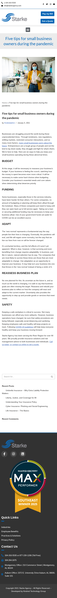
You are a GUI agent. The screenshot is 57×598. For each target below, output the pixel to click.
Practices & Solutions (11, 535)
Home (4, 103)
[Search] (52, 376)
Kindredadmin (9, 123)
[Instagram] (50, 4)
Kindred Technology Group (34, 591)
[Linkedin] (23, 454)
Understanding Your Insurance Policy (21, 402)
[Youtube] (54, 4)
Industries (5, 527)
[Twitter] (47, 4)
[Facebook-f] (43, 4)
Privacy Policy (7, 540)
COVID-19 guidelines (24, 327)
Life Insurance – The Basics (17, 411)
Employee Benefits (9, 531)
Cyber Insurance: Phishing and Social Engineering (27, 406)
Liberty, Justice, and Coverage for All (21, 398)
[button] (28, 30)
